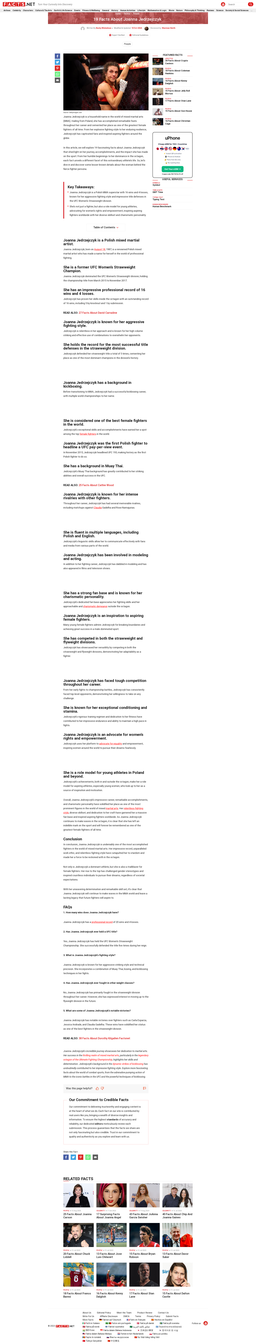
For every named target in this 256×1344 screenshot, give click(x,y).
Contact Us (163, 1312)
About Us (87, 1312)
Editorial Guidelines (140, 35)
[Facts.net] (19, 4)
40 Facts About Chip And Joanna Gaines (177, 1216)
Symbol (156, 185)
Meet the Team (124, 1312)
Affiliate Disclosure (109, 1316)
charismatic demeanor (95, 606)
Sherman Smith (168, 28)
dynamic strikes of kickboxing (128, 1063)
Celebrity (17, 10)
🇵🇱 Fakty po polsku (158, 1334)
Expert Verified (118, 35)
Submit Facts (172, 1316)
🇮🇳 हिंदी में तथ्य (88, 1330)
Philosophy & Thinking (195, 10)
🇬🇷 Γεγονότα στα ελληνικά (168, 1326)
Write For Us (88, 1316)
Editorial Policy (104, 1312)
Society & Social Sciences (237, 10)
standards (112, 1119)
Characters (28, 10)
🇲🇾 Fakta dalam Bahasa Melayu (97, 1334)
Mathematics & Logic (157, 10)
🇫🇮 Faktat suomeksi (114, 1326)
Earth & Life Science (63, 10)
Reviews (210, 10)
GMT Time (158, 192)
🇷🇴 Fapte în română (92, 1337)
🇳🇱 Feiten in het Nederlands (130, 1334)
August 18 (99, 249)
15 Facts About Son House (178, 111)
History (114, 10)
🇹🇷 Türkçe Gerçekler (92, 1341)
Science (219, 10)
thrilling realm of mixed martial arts (101, 1055)
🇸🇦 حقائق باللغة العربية (140, 1326)
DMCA (126, 1316)
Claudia (98, 507)
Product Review (144, 1312)
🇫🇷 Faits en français (136, 1320)
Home (118, 13)
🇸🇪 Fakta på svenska (169, 1323)
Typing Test (158, 199)
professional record (102, 922)
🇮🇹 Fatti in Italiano (91, 1323)
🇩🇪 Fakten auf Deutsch (110, 1320)
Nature (179, 10)
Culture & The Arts (43, 10)
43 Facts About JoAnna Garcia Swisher (143, 1216)
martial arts (112, 808)
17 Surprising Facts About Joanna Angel (108, 1216)
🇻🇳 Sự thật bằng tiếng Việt (147, 1337)
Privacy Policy (153, 1316)
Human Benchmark (162, 206)
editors (99, 1123)
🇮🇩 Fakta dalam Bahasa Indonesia (115, 1330)
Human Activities (127, 10)
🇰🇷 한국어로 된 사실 (168, 1330)
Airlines (7, 10)
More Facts (88, 1320)
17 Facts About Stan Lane (178, 101)
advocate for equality (110, 743)
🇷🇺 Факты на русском (118, 1337)
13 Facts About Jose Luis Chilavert (109, 1255)
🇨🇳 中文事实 (113, 1341)
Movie (171, 10)
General (105, 10)
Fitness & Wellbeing (91, 10)
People (136, 13)
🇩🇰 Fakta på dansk (145, 1323)
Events (77, 10)
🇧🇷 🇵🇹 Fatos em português (118, 1323)
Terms (138, 1316)
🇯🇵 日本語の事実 (145, 1330)
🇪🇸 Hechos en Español (161, 1320)
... (251, 10)
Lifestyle (141, 10)
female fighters (88, 434)
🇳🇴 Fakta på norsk (91, 1326)
